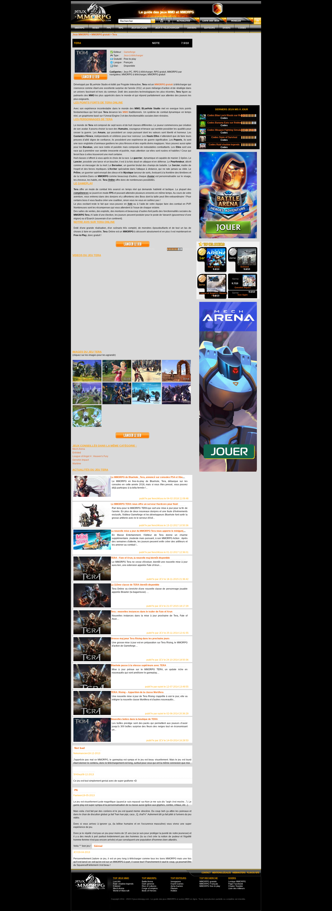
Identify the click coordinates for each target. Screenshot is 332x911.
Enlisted (76, 452)
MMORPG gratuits (208, 881)
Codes (242, 28)
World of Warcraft (121, 890)
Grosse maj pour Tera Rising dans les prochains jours (140, 638)
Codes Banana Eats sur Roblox (224, 122)
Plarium (174, 888)
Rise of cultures (149, 886)
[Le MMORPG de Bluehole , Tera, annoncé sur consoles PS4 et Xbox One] (92, 488)
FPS (109, 28)
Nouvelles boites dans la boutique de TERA (134, 719)
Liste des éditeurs (236, 888)
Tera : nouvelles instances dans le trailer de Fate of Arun (141, 611)
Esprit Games (177, 884)
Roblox (174, 890)
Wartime (76, 463)
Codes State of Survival (224, 137)
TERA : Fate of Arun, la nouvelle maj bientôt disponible (140, 558)
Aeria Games (177, 886)
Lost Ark (117, 881)
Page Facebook (235, 884)
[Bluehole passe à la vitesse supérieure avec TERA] (92, 676)
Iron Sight (243, 295)
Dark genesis (148, 884)
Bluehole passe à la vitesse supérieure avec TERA (138, 665)
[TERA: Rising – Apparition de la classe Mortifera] (92, 703)
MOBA (95, 28)
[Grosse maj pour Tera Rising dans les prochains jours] (92, 649)
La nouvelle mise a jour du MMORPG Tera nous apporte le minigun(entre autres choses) (158, 531)
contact (206, 872)
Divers (226, 28)
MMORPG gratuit (100, 34)
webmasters (238, 872)
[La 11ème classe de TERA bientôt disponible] (92, 595)
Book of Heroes (149, 890)
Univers (191, 28)
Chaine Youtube (235, 886)
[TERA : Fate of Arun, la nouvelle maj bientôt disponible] (92, 569)
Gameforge (129, 52)
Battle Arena (147, 881)
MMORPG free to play (209, 886)
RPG (121, 28)
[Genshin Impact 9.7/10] (242, 275)
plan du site (253, 872)
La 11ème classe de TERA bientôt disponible (135, 584)
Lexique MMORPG (237, 881)
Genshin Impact (80, 460)
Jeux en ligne (139, 28)
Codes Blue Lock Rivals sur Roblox (226, 115)
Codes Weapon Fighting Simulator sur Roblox (232, 130)
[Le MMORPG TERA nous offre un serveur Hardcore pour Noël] (92, 515)
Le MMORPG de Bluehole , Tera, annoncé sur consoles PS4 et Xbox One (150, 477)
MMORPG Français (208, 884)
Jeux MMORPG (80, 34)
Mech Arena (78, 449)
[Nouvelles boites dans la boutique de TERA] (92, 730)
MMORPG (80, 28)
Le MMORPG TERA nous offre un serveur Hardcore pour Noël (144, 504)
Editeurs (209, 28)
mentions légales (221, 872)
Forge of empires (150, 888)
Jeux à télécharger (167, 28)
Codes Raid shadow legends (224, 144)
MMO (125, 112)
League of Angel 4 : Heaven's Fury (90, 456)
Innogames (176, 881)
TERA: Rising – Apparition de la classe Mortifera (137, 692)
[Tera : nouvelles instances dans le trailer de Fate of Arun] (92, 622)
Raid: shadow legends (123, 884)
